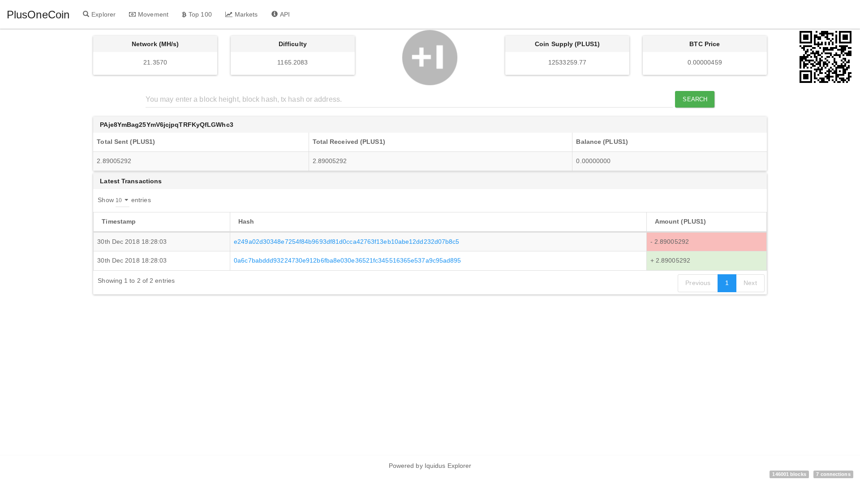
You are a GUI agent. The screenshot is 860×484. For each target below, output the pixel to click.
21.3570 (155, 62)
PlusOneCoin (38, 15)
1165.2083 (292, 62)
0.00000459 (705, 62)
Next (750, 282)
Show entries (124, 199)
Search (695, 99)
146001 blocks (789, 474)
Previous (697, 282)
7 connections (833, 474)
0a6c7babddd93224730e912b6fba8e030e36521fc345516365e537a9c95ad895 (347, 260)
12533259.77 (567, 62)
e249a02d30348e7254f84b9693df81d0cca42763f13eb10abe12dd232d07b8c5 (346, 241)
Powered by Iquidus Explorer (430, 465)
